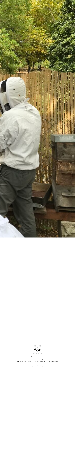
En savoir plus (37, 365)
